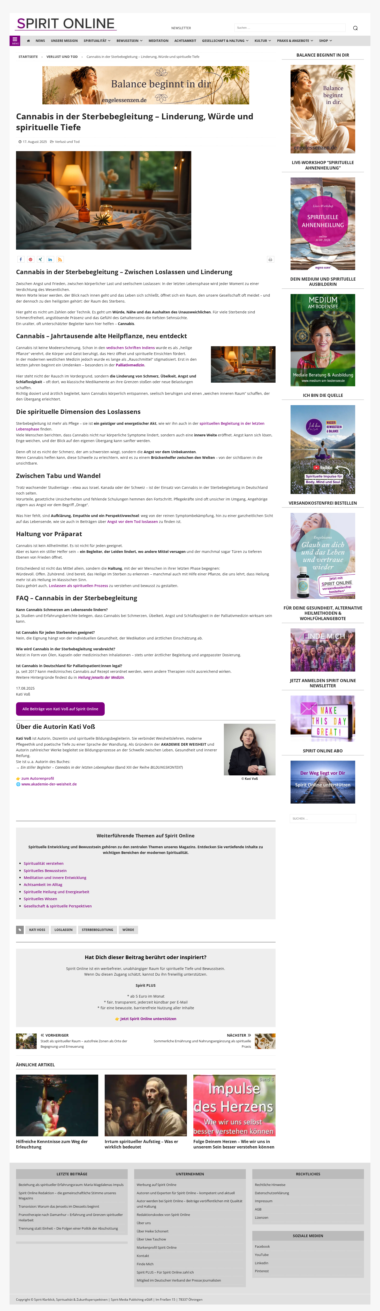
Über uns (144, 1223)
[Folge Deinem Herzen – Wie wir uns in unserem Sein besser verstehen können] (234, 1105)
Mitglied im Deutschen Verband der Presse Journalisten (179, 1280)
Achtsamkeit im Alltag (43, 884)
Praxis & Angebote (293, 40)
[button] (21, 259)
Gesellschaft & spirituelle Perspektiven (58, 906)
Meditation (159, 40)
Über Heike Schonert (153, 1231)
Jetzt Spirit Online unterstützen (148, 1018)
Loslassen (64, 930)
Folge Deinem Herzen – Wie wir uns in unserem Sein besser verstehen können (234, 1144)
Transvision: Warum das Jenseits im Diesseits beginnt (59, 1206)
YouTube (262, 1254)
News (40, 40)
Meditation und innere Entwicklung (55, 877)
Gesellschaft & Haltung (223, 40)
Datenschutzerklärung (272, 1193)
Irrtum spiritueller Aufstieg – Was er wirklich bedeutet (141, 1144)
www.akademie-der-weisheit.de (49, 784)
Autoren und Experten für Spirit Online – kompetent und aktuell (186, 1193)
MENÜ (15, 43)
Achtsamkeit (185, 40)
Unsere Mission (64, 40)
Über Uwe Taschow (151, 1239)
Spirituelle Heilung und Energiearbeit (56, 891)
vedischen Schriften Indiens (130, 347)
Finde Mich (145, 1264)
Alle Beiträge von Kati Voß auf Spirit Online (60, 708)
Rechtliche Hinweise (270, 1184)
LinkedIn (261, 1263)
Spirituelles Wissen (40, 898)
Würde (128, 930)
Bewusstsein (128, 40)
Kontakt (143, 1255)
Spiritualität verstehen (44, 863)
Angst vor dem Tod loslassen (132, 521)
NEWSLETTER (181, 28)
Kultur (261, 40)
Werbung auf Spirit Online (156, 1184)
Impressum (263, 1201)
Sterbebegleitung (97, 930)
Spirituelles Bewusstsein (45, 870)
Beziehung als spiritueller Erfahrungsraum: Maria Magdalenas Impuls (71, 1184)
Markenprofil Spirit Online (157, 1247)
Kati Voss (37, 930)
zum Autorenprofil (37, 778)
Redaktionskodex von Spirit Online (163, 1214)
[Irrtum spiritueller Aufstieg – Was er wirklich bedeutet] (146, 1105)
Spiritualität (95, 40)
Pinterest (262, 1271)
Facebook (262, 1246)
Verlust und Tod (67, 141)
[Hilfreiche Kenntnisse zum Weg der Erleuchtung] (57, 1105)
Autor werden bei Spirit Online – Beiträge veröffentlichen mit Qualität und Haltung (189, 1204)
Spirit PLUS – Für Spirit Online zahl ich (165, 1272)
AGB (258, 1209)
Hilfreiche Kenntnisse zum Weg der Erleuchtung (52, 1144)
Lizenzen (261, 1217)
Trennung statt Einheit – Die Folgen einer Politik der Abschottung (68, 1228)
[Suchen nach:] (323, 818)
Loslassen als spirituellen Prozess (78, 585)
